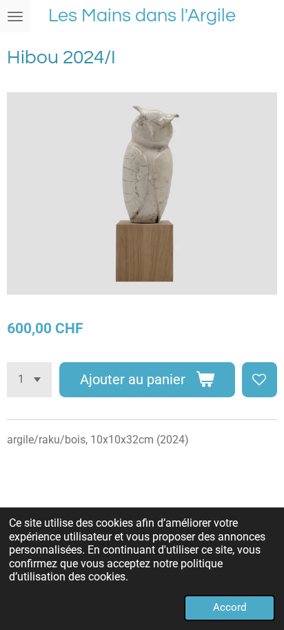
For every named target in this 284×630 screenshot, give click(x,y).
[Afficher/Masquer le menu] (15, 16)
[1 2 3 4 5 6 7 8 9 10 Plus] (29, 379)
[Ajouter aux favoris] (259, 379)
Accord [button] (229, 607)
